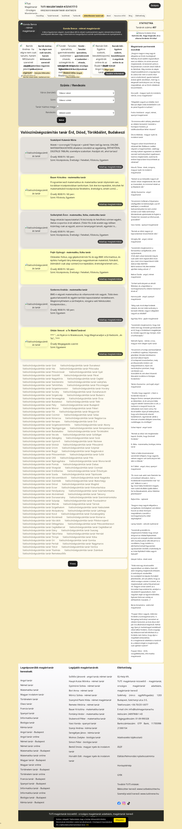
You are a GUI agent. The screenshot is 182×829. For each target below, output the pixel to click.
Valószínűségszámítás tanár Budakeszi (42, 401)
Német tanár (26, 685)
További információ (115, 73)
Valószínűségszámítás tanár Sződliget (82, 434)
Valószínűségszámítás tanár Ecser (40, 487)
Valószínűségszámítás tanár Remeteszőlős (44, 553)
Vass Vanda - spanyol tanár (82, 723)
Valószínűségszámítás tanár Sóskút (41, 444)
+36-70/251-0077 (139, 704)
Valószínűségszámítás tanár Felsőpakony (44, 490)
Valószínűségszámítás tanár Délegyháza (43, 523)
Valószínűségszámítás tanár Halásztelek (89, 507)
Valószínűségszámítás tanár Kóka (80, 537)
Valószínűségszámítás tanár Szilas (81, 414)
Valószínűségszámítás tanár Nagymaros (83, 543)
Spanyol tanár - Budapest (33, 783)
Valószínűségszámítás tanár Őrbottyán (87, 471)
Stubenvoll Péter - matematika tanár (87, 718)
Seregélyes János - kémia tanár (84, 732)
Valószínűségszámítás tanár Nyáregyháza (44, 461)
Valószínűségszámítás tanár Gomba (77, 540)
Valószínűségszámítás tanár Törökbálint (88, 431)
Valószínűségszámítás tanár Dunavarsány (44, 497)
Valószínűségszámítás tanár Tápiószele (82, 474)
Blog (130, 16)
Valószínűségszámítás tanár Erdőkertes (43, 471)
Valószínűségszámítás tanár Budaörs (86, 395)
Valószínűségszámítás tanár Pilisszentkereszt (91, 523)
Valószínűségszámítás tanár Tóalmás (41, 550)
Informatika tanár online (32, 792)
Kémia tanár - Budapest (32, 802)
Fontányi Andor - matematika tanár (87, 714)
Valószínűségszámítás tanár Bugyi (40, 451)
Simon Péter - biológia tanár (83, 742)
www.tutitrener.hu (149, 793)
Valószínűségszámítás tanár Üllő (39, 457)
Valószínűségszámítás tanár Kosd (40, 513)
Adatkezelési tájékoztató (129, 737)
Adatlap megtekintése (110, 166)
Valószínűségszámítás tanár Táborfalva (43, 533)
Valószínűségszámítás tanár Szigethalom (43, 507)
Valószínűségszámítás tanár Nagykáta (90, 477)
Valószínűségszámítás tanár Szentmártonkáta (92, 497)
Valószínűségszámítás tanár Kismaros (86, 517)
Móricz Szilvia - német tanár (83, 695)
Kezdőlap (40, 16)
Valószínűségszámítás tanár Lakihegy (87, 510)
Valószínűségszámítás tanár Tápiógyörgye (44, 428)
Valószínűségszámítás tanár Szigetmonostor (45, 388)
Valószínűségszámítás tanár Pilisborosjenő (86, 520)
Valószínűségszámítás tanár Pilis (76, 457)
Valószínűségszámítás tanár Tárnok (81, 504)
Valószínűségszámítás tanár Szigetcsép (43, 395)
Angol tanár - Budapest (32, 732)
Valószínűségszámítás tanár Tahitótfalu (43, 385)
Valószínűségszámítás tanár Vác (39, 368)
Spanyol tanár (27, 713)
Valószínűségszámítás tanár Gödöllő (41, 375)
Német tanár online (30, 746)
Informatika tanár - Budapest (35, 788)
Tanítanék (76, 16)
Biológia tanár (27, 722)
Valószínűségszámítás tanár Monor (41, 408)
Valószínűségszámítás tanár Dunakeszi (80, 365)
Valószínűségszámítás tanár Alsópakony (43, 510)
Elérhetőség (140, 16)
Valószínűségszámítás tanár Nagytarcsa (85, 418)
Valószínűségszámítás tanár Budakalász (43, 431)
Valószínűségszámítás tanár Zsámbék (42, 480)
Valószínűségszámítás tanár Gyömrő (41, 441)
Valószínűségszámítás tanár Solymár (80, 447)
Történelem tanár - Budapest (35, 769)
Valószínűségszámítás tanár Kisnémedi (42, 517)
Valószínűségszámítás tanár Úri (39, 540)
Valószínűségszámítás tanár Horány (90, 388)
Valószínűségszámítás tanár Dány (40, 530)
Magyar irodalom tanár (32, 694)
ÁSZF (119, 746)
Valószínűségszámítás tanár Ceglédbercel (44, 527)
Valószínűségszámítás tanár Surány (41, 391)
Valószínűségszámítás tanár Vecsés (41, 434)
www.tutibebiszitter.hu (148, 788)
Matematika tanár (29, 689)
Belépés (155, 5)
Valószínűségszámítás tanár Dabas (81, 464)
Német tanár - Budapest (32, 741)
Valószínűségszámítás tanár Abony (92, 424)
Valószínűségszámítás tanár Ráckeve (83, 441)
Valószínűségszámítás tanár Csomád (83, 467)
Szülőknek (66, 16)
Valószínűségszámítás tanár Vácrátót (42, 520)
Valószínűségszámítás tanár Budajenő (79, 405)
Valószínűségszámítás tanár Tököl (40, 546)
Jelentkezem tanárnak (93, 16)
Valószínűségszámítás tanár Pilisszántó (83, 444)
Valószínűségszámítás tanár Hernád (85, 533)
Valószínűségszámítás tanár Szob (83, 438)
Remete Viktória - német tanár (84, 704)
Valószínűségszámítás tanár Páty (39, 405)
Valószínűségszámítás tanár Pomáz (41, 464)
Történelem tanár (29, 699)
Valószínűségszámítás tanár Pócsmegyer (88, 385)
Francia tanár (27, 708)
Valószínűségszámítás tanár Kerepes (41, 421)
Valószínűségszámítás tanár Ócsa (86, 398)
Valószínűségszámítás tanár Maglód (80, 484)
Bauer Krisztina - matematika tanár (86, 709)
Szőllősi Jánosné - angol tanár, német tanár (90, 676)
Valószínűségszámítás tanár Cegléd (85, 378)
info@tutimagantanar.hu (141, 709)
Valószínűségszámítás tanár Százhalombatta (91, 490)
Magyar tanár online (30, 764)
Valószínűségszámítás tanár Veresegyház (44, 398)
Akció (109, 16)
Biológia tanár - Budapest (33, 797)
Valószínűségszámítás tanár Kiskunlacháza (83, 487)
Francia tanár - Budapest (32, 778)
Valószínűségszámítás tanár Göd (39, 365)
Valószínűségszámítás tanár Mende (41, 504)
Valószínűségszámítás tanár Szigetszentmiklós (46, 424)
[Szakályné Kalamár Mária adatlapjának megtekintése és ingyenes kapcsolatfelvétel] (36, 154)
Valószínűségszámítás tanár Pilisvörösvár (44, 372)
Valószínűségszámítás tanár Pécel (81, 375)
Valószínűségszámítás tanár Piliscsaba (79, 368)
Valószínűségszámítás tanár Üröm (40, 447)
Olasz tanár (26, 703)
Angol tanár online (29, 736)
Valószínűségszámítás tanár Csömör (41, 414)
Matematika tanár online (33, 755)
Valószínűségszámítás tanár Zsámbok (83, 550)
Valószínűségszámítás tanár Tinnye (40, 537)
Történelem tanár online (32, 774)
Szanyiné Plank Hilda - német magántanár (90, 700)
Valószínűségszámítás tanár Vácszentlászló (45, 477)
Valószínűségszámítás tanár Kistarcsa (42, 418)
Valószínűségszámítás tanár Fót (39, 411)
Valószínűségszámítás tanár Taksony (86, 494)
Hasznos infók (119, 16)
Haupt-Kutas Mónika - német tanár (86, 681)
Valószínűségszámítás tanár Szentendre (43, 381)
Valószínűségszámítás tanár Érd (80, 421)
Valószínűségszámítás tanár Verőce (80, 546)
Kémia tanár (26, 727)
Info (87, 825)
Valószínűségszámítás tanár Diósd (40, 484)
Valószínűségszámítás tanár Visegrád (42, 467)
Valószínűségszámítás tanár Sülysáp (41, 500)
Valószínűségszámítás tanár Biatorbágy (85, 480)
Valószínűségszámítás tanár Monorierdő (90, 461)
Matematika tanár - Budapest (35, 750)
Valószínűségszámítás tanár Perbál (40, 543)
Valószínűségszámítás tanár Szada (40, 474)
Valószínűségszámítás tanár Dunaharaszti (84, 391)
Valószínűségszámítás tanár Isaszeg (79, 530)
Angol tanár (26, 680)
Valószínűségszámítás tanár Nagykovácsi (83, 451)
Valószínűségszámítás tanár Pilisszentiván (44, 454)
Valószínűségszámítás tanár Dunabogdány (83, 513)
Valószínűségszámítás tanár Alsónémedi (43, 494)
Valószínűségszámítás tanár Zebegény (42, 438)
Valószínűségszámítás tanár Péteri (80, 408)
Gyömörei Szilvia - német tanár (84, 685)
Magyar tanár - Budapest (33, 760)
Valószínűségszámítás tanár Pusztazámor (85, 500)
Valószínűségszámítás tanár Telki (83, 401)
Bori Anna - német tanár (81, 690)
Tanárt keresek (52, 16)
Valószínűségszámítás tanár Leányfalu (87, 381)
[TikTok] (128, 803)
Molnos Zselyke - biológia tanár (85, 737)
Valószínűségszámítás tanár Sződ (87, 454)
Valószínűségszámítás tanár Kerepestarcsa (92, 428)
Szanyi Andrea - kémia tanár (83, 728)
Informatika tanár (29, 718)
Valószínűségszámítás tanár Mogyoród (79, 411)
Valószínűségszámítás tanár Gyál (86, 372)
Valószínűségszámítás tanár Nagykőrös (43, 378)
